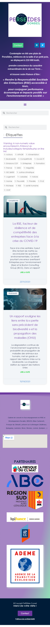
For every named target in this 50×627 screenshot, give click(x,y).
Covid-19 (40, 159)
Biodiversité (11, 159)
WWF (8, 190)
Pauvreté (20, 181)
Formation (40, 163)
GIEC (19, 168)
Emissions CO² (12, 163)
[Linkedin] (37, 45)
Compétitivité (26, 159)
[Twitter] (42, 45)
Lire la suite (25, 272)
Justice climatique (26, 172)
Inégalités (30, 168)
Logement (10, 177)
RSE (19, 186)
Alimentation (33, 154)
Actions (9, 154)
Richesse (9, 186)
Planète (32, 181)
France (9, 168)
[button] (25, 104)
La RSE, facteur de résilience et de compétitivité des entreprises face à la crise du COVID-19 (25, 232)
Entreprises (27, 163)
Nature (35, 177)
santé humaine (32, 186)
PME (42, 181)
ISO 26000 (10, 172)
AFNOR (20, 154)
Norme (9, 181)
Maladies (23, 177)
